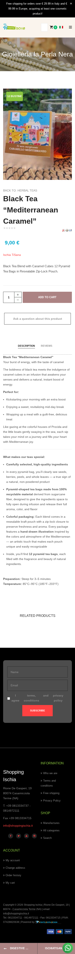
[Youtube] (26, 835)
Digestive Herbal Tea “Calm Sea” (24, 948)
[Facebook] (10, 835)
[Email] (70, 230)
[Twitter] (18, 835)
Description (26, 345)
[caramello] (37, 133)
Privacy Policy (52, 800)
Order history (13, 875)
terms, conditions (31, 698)
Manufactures (51, 823)
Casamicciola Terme (24, 909)
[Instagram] (34, 835)
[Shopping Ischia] (14, 26)
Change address (15, 867)
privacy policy (58, 698)
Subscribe (37, 710)
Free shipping (51, 793)
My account (13, 860)
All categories (51, 830)
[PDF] (63, 230)
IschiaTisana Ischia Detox (60, 948)
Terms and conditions (48, 783)
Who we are (50, 773)
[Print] (67, 230)
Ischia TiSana (12, 254)
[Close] (71, 3)
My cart (10, 882)
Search (47, 837)
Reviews (46, 345)
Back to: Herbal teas (20, 190)
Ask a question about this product (37, 318)
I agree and (37, 698)
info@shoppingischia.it (18, 825)
